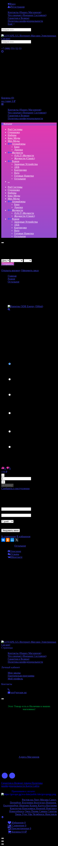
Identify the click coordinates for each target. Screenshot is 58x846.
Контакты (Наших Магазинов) (24, 12)
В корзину (7, 485)
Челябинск (39, 814)
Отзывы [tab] (14, 554)
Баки (16, 146)
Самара (43, 811)
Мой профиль (15, 678)
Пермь (35, 811)
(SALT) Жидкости (24, 155)
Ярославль (51, 814)
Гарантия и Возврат (18, 18)
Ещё (10, 24)
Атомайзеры (18, 144)
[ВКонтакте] (3, 540)
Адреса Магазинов (29, 757)
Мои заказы (14, 672)
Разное (15, 161)
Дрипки (18, 149)
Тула (24, 814)
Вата (16, 172)
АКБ (16, 167)
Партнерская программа (21, 675)
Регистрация (17, 6)
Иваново (24, 805)
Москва (44, 799)
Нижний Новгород (46, 808)
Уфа (30, 814)
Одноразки (14, 132)
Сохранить (8, 264)
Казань (34, 805)
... (9, 181)
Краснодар (16, 808)
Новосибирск (16, 811)
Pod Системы (15, 129)
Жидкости (17, 152)
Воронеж (51, 802)
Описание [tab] (15, 551)
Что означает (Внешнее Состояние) (27, 15)
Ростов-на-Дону (31, 799)
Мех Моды (14, 141)
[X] (17, 540)
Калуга (42, 805)
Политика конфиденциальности (25, 21)
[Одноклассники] (8, 540)
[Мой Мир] (12, 540)
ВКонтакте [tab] (16, 557)
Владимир (28, 802)
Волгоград (39, 802)
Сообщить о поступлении (15, 488)
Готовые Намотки (24, 175)
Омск (28, 811)
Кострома (51, 805)
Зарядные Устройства (26, 164)
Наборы (12, 135)
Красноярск (28, 808)
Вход (12, 4)
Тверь (18, 814)
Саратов (52, 811)
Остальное (20, 178)
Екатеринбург (11, 805)
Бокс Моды (14, 138)
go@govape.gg (19, 692)
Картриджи (20, 170)
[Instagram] (12, 775)
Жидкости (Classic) (24, 158)
